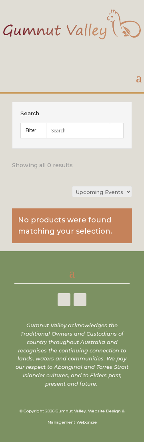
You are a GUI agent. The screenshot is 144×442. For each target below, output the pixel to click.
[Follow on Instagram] (80, 299)
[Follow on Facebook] (64, 299)
